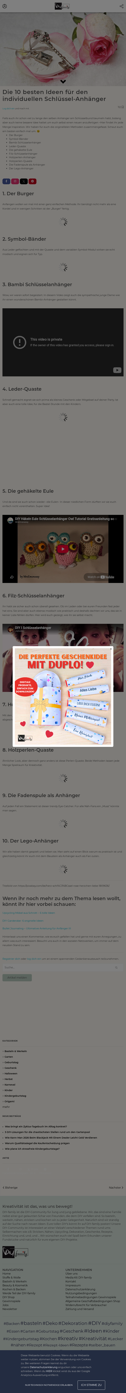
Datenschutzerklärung (43, 1367)
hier (49, 1371)
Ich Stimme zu (91, 1385)
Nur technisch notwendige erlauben (49, 1385)
